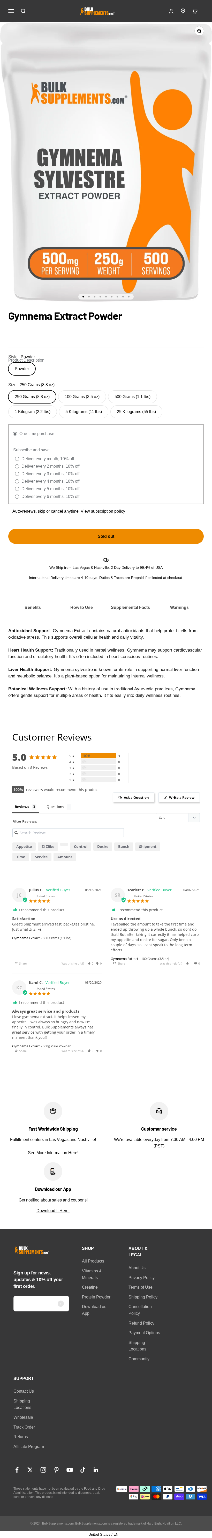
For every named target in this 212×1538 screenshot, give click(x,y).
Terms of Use (140, 1287)
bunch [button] (123, 846)
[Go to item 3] (94, 296)
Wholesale (23, 1417)
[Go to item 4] (100, 296)
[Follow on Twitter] (30, 1469)
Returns (20, 1437)
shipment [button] (147, 846)
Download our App (95, 1310)
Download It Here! (53, 1210)
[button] (64, 844)
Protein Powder (96, 1297)
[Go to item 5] (106, 296)
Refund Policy (141, 1323)
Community (138, 1359)
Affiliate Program (28, 1446)
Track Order (24, 1427)
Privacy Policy (141, 1277)
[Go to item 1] (83, 296)
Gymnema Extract (26, 938)
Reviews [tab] (22, 806)
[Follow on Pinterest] (56, 1469)
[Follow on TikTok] (82, 1469)
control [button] (80, 846)
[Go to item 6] (111, 296)
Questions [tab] (55, 806)
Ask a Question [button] (136, 797)
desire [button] (102, 846)
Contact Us (23, 1391)
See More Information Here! (53, 1153)
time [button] (20, 856)
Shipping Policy (142, 1297)
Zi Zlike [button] (48, 846)
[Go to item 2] (89, 296)
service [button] (41, 856)
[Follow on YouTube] (69, 1469)
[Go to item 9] (129, 296)
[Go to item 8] (123, 296)
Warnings (179, 607)
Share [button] (22, 963)
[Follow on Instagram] (43, 1469)
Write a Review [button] (181, 797)
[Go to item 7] (117, 296)
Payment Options (144, 1333)
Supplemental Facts (130, 607)
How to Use (81, 607)
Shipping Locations (137, 1346)
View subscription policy (103, 511)
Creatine (90, 1287)
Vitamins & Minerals (92, 1274)
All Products (93, 1261)
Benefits (33, 607)
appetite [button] (24, 846)
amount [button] (64, 856)
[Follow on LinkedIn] (96, 1469)
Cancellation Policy (140, 1310)
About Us (137, 1268)
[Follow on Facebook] (16, 1469)
